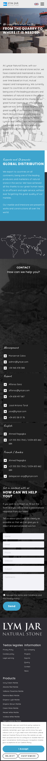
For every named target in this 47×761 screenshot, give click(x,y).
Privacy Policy (13, 598)
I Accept (23, 748)
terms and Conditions (28, 595)
